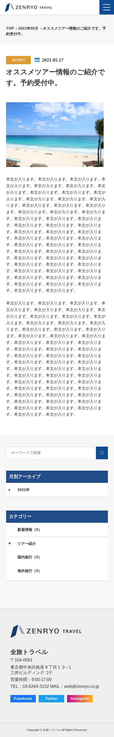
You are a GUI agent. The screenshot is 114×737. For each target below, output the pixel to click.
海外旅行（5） (29, 571)
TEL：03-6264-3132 (29, 686)
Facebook (23, 699)
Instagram (80, 699)
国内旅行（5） (29, 557)
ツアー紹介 (26, 544)
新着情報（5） (29, 530)
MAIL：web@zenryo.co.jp (74, 686)
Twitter (51, 699)
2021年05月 (29, 28)
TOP (10, 28)
